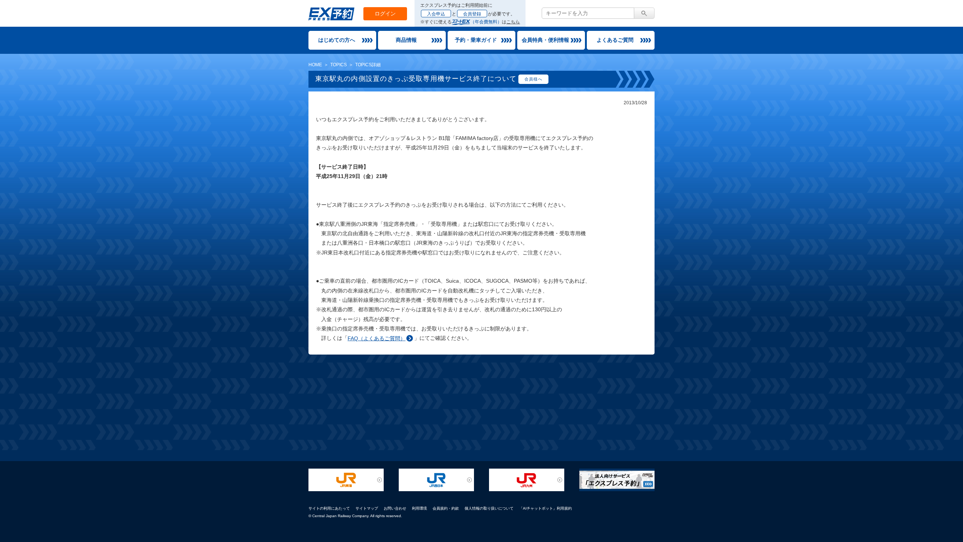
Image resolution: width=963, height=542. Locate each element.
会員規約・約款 (446, 508)
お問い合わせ (395, 508)
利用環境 (419, 508)
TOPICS (338, 64)
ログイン (385, 14)
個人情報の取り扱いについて (489, 508)
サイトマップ (366, 508)
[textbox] (588, 13)
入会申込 (436, 14)
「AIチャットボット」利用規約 (545, 508)
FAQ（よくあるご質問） (377, 338)
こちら (513, 21)
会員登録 (472, 14)
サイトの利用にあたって (329, 508)
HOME (315, 64)
